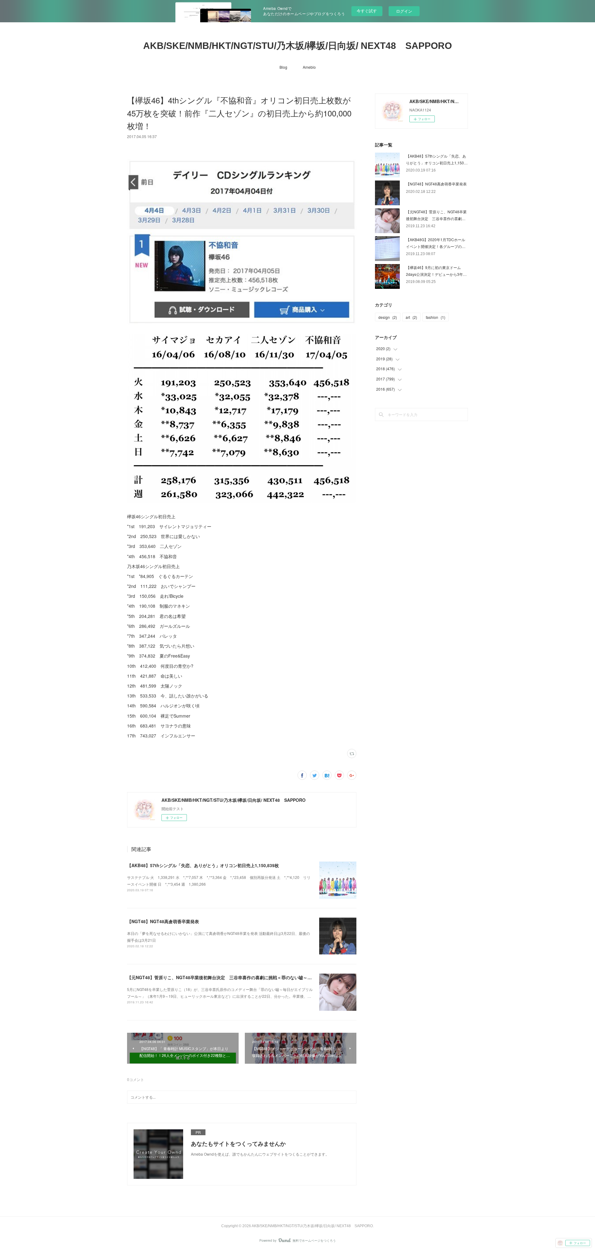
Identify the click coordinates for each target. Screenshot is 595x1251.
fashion (435, 317)
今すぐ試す (367, 11)
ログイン (404, 11)
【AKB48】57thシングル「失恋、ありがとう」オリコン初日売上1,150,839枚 (203, 865)
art (411, 317)
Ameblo (309, 67)
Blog (283, 67)
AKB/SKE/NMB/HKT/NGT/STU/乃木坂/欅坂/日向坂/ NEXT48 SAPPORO (297, 46)
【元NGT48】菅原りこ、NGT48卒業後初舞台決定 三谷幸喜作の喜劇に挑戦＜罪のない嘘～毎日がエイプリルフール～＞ (245, 977)
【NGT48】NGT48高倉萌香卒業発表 (163, 921)
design (387, 317)
